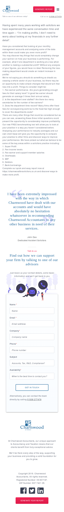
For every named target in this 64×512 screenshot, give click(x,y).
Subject (13, 356)
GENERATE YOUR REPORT (32, 500)
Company (15, 330)
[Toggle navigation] (57, 9)
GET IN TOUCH (32, 387)
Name (13, 304)
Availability (15, 369)
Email (13, 317)
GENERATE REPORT (44, 9)
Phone (13, 343)
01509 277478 (55, 16)
